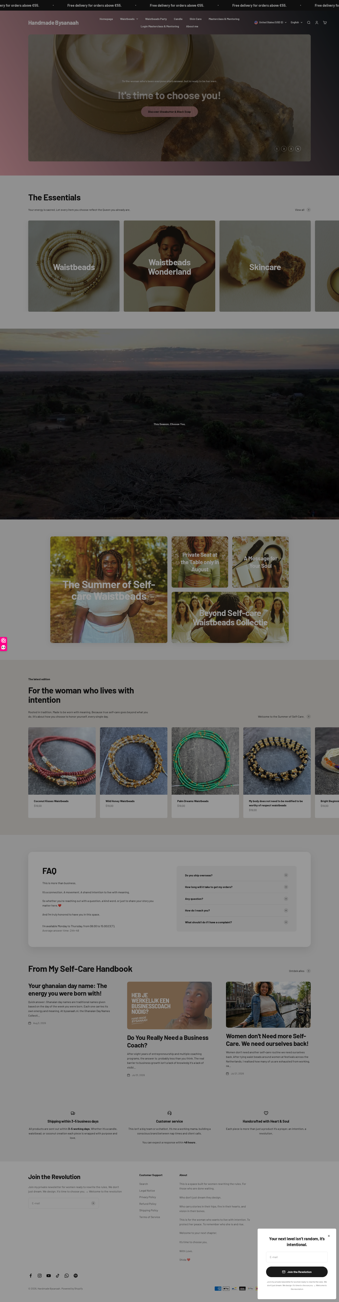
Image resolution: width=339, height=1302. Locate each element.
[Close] (329, 1236)
